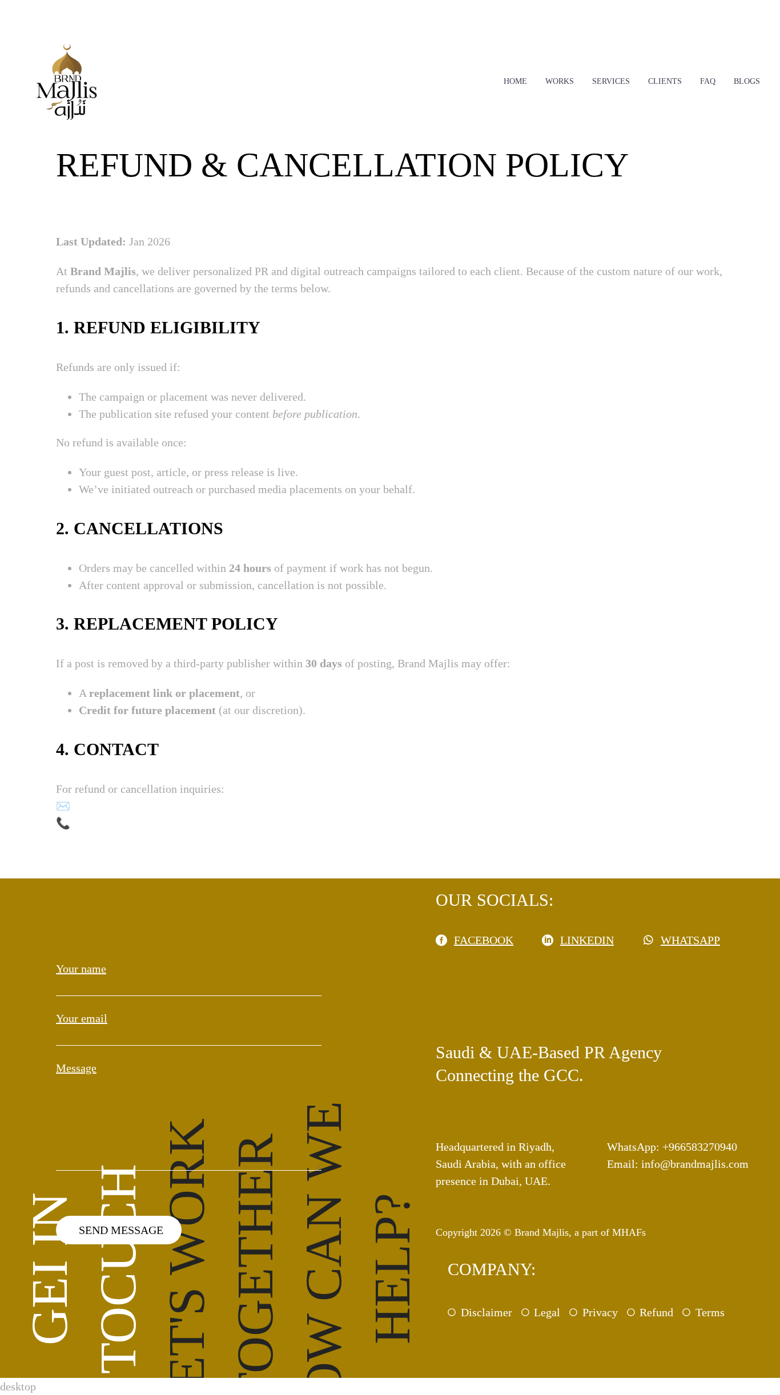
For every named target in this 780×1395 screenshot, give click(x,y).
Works (559, 81)
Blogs (747, 81)
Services (611, 81)
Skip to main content (48, 8)
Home (515, 81)
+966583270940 (110, 823)
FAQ (707, 81)
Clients (665, 81)
